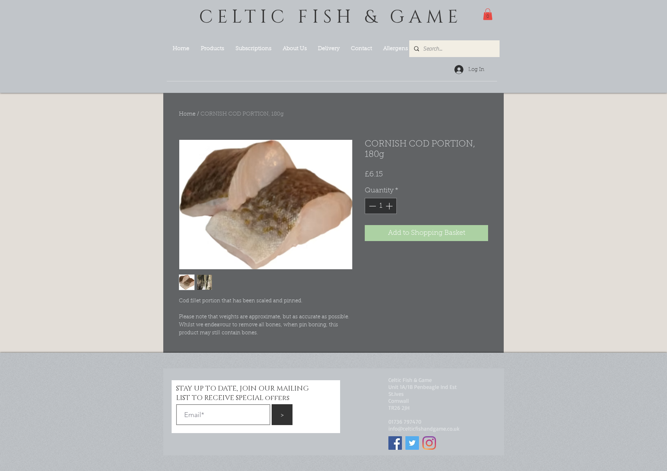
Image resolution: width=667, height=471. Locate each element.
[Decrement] (372, 206)
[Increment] (390, 206)
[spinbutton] (381, 206)
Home (187, 114)
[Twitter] (412, 443)
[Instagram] (429, 443)
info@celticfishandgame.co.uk (424, 428)
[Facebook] (395, 443)
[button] (488, 14)
